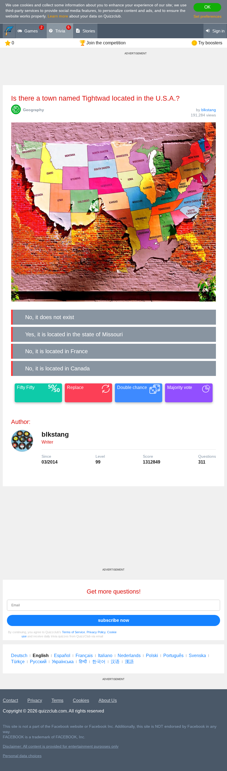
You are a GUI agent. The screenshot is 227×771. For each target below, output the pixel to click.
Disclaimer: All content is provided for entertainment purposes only (60, 746)
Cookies (81, 700)
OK (207, 7)
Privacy (34, 700)
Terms (57, 700)
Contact (10, 700)
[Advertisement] (113, 529)
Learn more (58, 16)
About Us (108, 700)
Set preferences (207, 16)
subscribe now (113, 620)
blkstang (208, 110)
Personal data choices (22, 756)
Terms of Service (73, 632)
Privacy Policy (96, 632)
